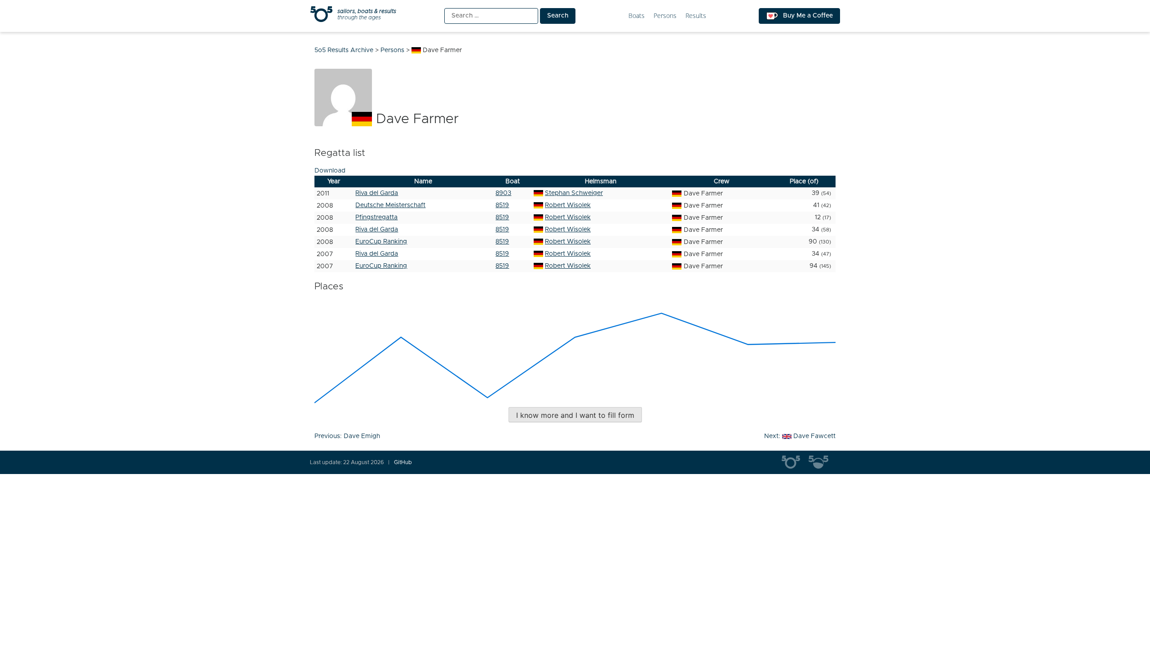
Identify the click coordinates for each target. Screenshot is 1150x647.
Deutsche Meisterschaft (390, 205)
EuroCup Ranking (381, 242)
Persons (665, 16)
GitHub (403, 462)
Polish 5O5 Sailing (822, 462)
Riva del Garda (376, 193)
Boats (636, 16)
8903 (503, 193)
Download (329, 171)
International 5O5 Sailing (795, 462)
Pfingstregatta (376, 217)
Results (696, 16)
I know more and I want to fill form (575, 415)
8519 (502, 205)
